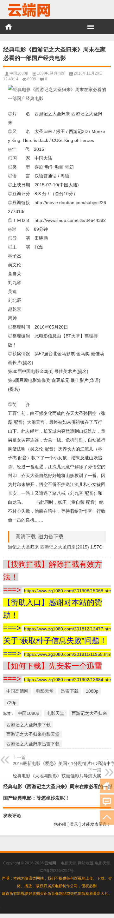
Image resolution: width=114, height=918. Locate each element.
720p (11, 702)
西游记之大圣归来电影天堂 (33, 734)
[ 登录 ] (74, 824)
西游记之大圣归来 (89, 713)
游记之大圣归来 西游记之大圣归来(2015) (48, 546)
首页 (8, 26)
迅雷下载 (70, 691)
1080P (42, 73)
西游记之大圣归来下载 (28, 724)
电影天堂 (45, 691)
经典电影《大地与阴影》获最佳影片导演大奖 (57, 775)
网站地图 (85, 863)
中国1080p (19, 73)
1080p (92, 691)
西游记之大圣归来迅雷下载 (33, 743)
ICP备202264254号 (56, 870)
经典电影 (57, 73)
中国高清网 (17, 691)
